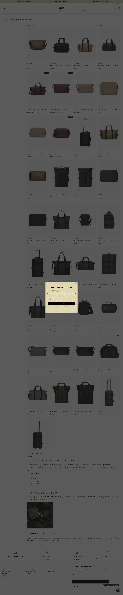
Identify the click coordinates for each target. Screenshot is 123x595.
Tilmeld (61, 303)
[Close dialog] (76, 284)
